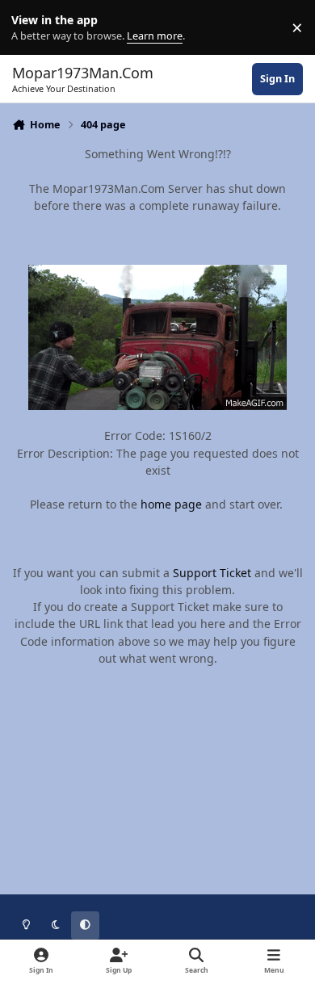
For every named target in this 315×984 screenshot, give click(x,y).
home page (171, 504)
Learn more (31, 28)
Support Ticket (212, 572)
